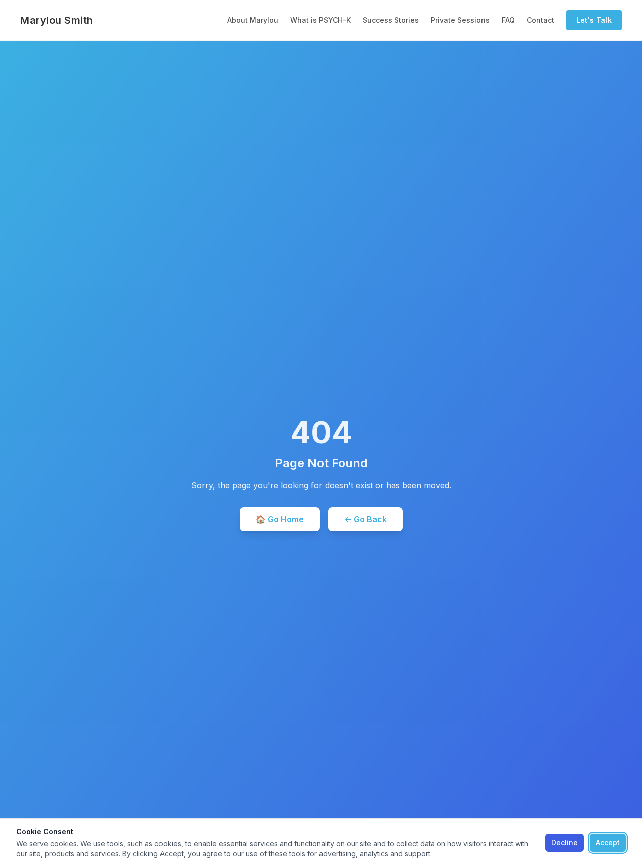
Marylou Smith (56, 20)
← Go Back (365, 519)
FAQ (508, 20)
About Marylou (252, 20)
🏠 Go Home (280, 519)
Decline (564, 842)
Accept (608, 842)
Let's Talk (594, 20)
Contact (540, 20)
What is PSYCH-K (320, 20)
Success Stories (391, 20)
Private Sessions (460, 20)
